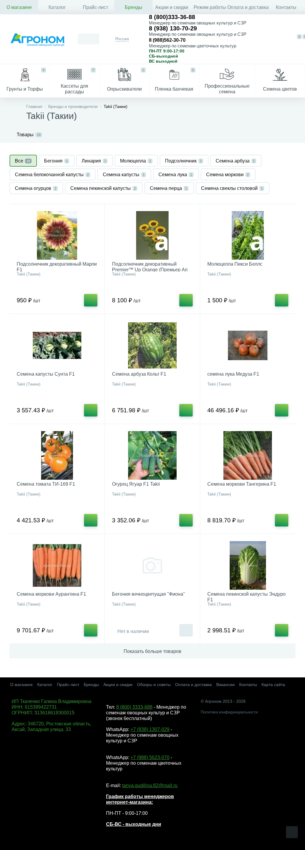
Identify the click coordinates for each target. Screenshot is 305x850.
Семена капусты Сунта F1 (46, 374)
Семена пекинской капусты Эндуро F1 (246, 597)
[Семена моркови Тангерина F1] (247, 455)
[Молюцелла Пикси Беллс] (247, 235)
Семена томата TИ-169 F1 (46, 484)
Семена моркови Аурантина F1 (51, 594)
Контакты (286, 7)
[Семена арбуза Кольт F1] (152, 345)
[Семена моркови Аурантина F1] (57, 565)
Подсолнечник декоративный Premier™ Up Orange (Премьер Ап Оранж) (150, 269)
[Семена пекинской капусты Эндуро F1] (247, 565)
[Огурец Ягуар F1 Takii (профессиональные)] (152, 455)
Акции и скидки (171, 7)
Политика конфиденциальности (229, 712)
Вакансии (225, 684)
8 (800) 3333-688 (134, 707)
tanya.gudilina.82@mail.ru (150, 785)
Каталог (57, 7)
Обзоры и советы (154, 684)
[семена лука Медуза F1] (247, 345)
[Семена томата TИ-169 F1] (57, 455)
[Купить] (90, 300)
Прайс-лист (95, 7)
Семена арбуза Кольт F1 (139, 374)
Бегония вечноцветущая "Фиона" (148, 594)
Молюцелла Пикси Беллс (234, 264)
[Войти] (284, 39)
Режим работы (210, 7)
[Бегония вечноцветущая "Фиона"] (152, 565)
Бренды (133, 7)
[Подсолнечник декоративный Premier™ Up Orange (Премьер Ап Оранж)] (152, 235)
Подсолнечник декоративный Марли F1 (57, 266)
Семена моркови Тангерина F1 (241, 484)
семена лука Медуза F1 (233, 374)
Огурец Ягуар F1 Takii (136, 484)
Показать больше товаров (152, 651)
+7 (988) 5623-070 (149, 757)
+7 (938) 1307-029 (149, 729)
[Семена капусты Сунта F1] (57, 345)
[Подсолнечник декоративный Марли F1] (57, 235)
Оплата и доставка (248, 7)
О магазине (19, 7)
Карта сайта (273, 684)
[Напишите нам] (270, 39)
